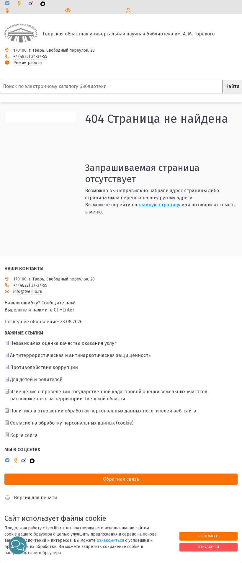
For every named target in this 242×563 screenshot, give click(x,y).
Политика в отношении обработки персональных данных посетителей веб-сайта (103, 411)
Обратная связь (121, 479)
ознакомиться (110, 540)
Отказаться (208, 547)
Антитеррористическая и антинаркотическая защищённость (80, 355)
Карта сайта (23, 435)
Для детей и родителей (36, 379)
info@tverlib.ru (27, 291)
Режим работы (27, 62)
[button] (18, 545)
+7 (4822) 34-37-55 (30, 56)
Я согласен (208, 536)
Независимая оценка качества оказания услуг (63, 343)
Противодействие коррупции (44, 367)
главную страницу (159, 205)
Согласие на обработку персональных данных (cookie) (71, 423)
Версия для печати (35, 497)
